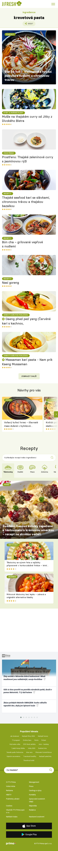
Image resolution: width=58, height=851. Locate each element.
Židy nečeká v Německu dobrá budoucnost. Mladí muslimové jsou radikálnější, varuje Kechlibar (24, 677)
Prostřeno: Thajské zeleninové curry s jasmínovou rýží (27, 159)
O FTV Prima (11, 782)
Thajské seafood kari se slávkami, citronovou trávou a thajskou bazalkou (26, 202)
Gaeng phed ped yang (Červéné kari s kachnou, (26, 321)
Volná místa (10, 786)
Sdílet (28, 24)
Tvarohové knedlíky (29, 756)
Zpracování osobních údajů (37, 800)
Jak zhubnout (14, 736)
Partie (36, 740)
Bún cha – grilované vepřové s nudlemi (22, 244)
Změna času (27, 740)
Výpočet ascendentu (13, 756)
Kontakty (32, 795)
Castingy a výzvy (35, 790)
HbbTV (8, 795)
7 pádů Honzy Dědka (18, 748)
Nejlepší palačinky (45, 756)
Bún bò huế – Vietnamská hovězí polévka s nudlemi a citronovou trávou (28, 76)
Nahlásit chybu (11, 817)
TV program (16, 740)
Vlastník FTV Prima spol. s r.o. (15, 811)
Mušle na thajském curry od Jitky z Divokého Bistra (27, 119)
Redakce (32, 810)
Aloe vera (29, 752)
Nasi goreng (10, 283)
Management (34, 782)
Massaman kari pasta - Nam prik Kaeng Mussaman (27, 362)
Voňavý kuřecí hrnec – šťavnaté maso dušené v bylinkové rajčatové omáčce (21, 424)
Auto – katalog (44, 744)
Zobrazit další (29, 376)
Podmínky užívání (12, 799)
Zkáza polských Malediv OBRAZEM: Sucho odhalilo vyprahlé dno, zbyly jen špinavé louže (25, 704)
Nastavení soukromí (36, 817)
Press (31, 786)
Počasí (43, 740)
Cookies (9, 806)
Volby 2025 (31, 748)
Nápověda (33, 806)
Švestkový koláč (29, 760)
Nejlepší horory (43, 736)
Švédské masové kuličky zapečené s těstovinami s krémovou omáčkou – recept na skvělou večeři (28, 530)
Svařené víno (42, 748)
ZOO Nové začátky (29, 744)
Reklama (9, 790)
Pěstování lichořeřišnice (43, 752)
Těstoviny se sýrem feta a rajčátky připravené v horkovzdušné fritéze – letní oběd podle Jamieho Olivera (27, 565)
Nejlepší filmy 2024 (28, 736)
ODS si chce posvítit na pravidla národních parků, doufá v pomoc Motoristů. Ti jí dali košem (28, 690)
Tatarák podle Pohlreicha (14, 752)
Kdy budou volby (15, 744)
